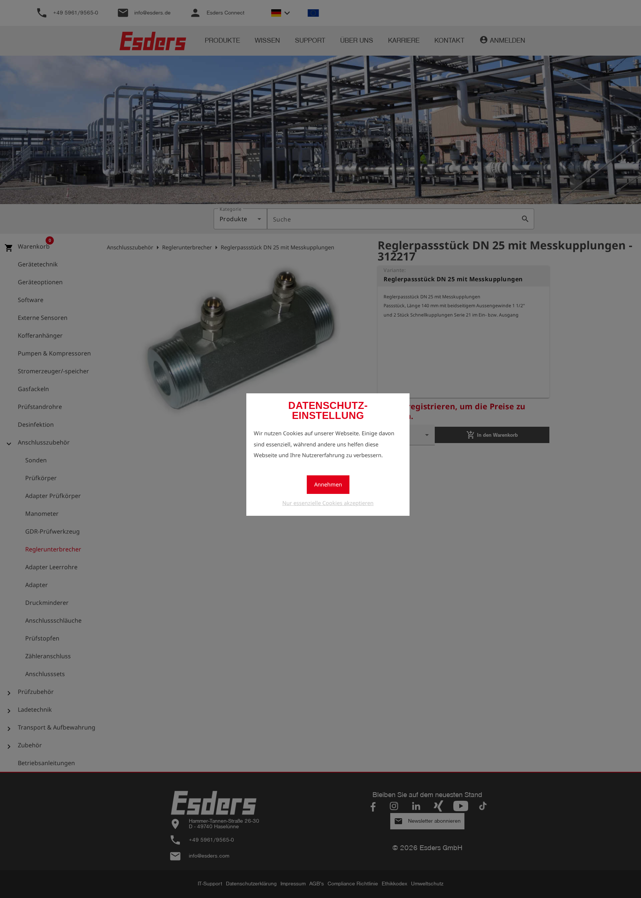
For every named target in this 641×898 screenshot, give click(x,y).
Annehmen (328, 484)
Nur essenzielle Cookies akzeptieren (328, 503)
